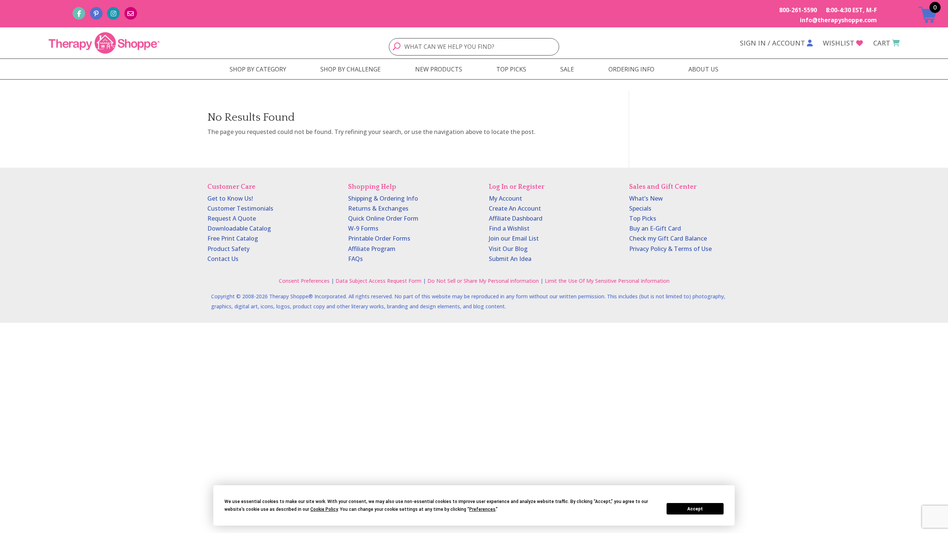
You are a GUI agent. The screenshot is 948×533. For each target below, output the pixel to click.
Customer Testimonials (240, 208)
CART (881, 42)
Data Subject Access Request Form (378, 280)
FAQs (355, 259)
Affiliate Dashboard (516, 218)
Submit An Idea (510, 259)
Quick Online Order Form (383, 218)
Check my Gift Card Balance (668, 238)
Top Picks (642, 218)
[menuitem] (258, 69)
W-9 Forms (363, 228)
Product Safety (228, 249)
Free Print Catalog (232, 238)
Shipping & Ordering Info (383, 198)
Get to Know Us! (230, 198)
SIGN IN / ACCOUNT (772, 42)
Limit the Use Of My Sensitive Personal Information (607, 280)
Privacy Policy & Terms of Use (670, 249)
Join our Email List (514, 238)
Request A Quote (231, 218)
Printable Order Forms (379, 238)
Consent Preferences (304, 280)
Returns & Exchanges (378, 208)
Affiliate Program (371, 249)
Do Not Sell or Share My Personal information (483, 280)
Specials (640, 208)
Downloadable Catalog (239, 228)
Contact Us (222, 259)
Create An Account (515, 208)
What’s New (646, 198)
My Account (505, 198)
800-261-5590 (798, 10)
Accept (695, 509)
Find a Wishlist (509, 228)
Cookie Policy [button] (324, 509)
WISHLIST (838, 42)
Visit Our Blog (508, 249)
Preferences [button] (482, 509)
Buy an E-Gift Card (655, 228)
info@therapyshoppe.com (838, 20)
